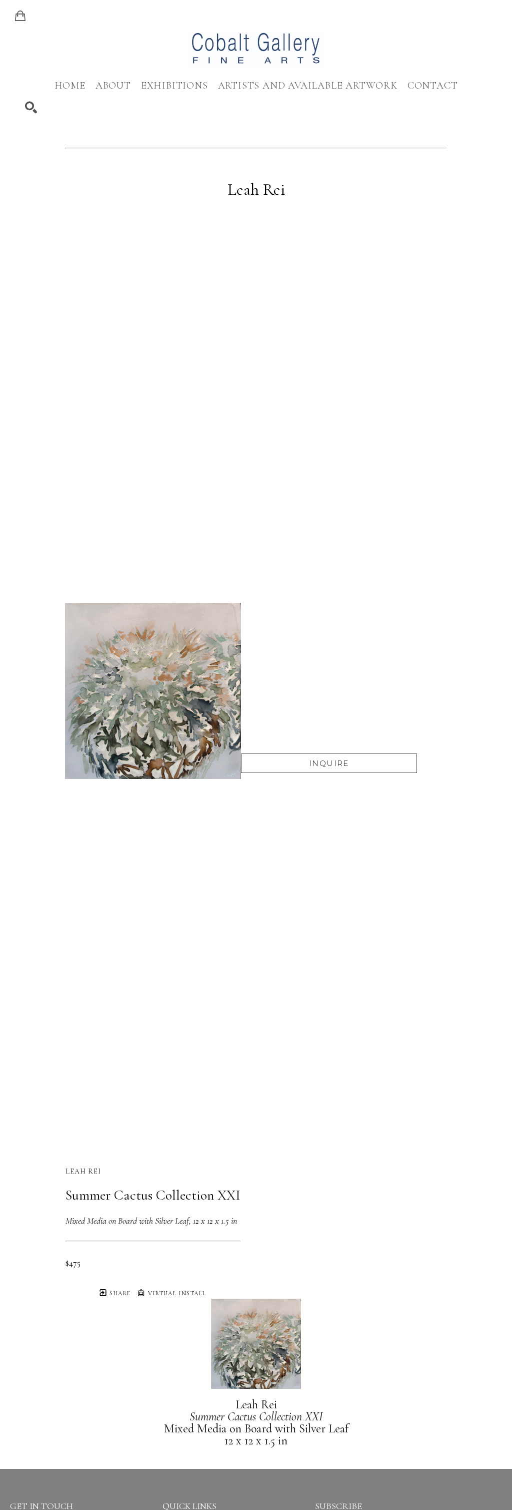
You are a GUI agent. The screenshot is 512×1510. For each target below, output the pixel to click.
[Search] (31, 108)
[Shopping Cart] (20, 16)
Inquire (329, 763)
